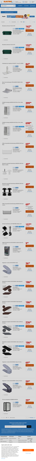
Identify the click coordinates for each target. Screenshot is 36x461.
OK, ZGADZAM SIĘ (28, 450)
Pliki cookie (3, 458)
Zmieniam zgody (28, 453)
